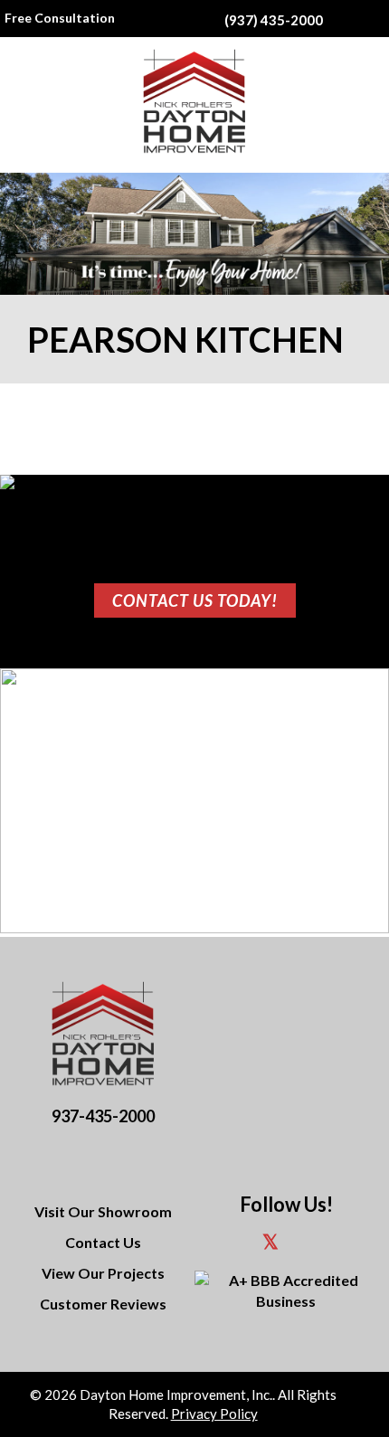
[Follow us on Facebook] (234, 1244)
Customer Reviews (103, 1303)
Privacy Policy (214, 1413)
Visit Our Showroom (103, 1211)
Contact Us (103, 1242)
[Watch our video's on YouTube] (338, 1244)
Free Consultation (60, 17)
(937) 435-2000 (273, 20)
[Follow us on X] (270, 1244)
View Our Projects (103, 1272)
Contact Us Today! (195, 600)
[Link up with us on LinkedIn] (305, 1244)
